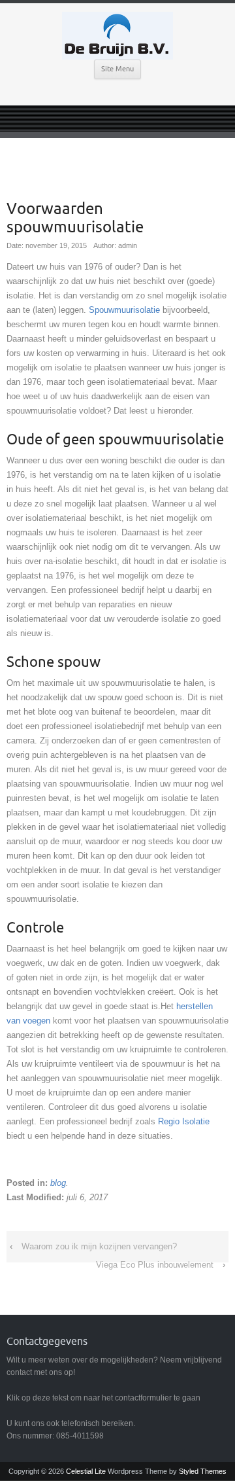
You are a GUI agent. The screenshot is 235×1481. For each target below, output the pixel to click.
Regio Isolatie (184, 1121)
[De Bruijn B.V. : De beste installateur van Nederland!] (117, 36)
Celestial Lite (86, 1471)
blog (58, 1183)
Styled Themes (203, 1471)
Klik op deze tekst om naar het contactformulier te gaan (103, 1397)
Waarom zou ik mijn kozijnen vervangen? (99, 1246)
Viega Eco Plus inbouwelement (154, 1265)
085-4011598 (80, 1435)
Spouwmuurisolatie (124, 310)
